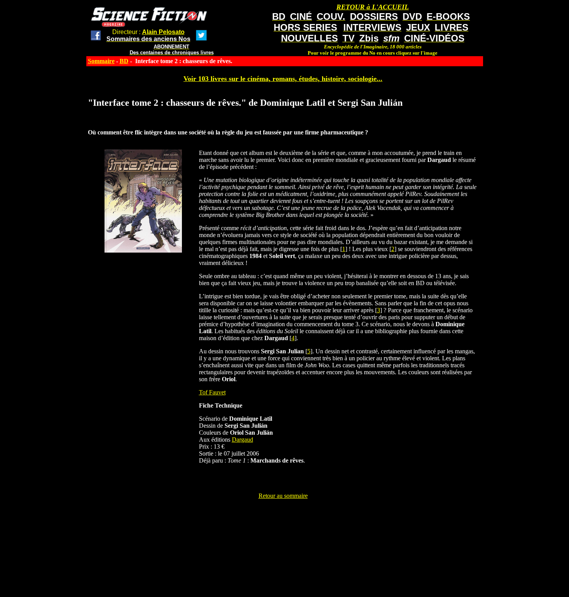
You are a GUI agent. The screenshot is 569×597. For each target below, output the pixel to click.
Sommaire (101, 61)
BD (124, 61)
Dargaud (242, 439)
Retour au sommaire (283, 495)
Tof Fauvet (212, 392)
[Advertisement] (283, 516)
